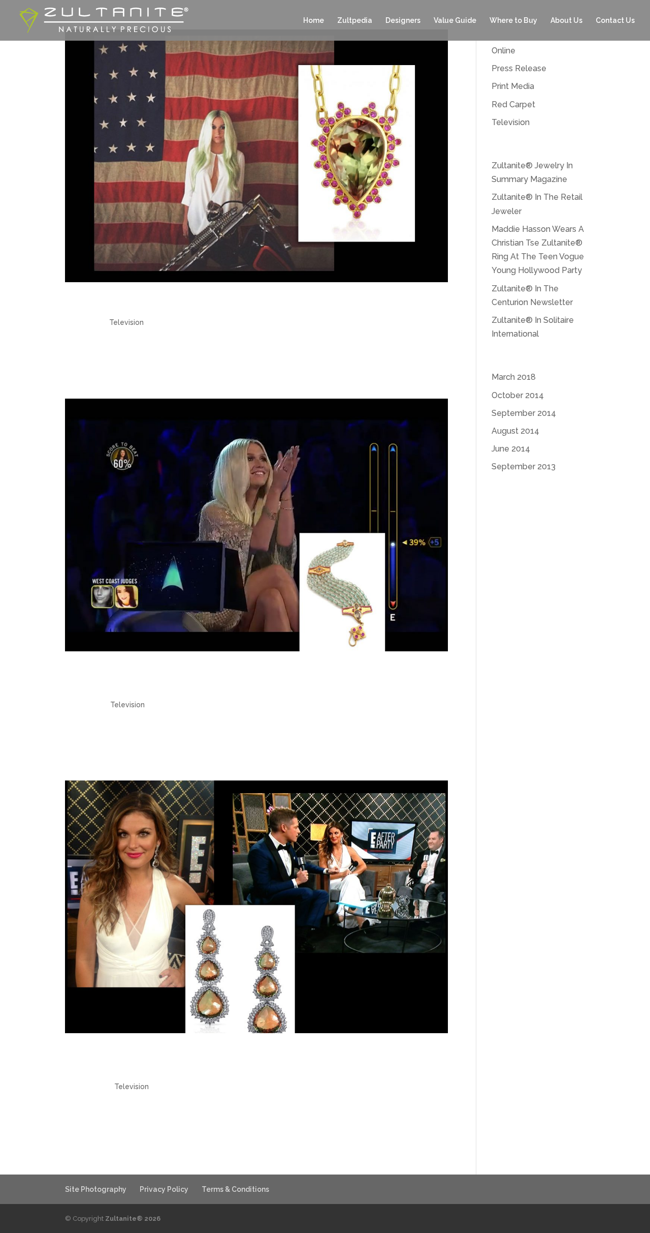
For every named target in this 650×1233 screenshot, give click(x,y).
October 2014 (518, 395)
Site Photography (95, 1189)
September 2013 (524, 466)
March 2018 (514, 377)
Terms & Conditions (235, 1189)
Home (313, 20)
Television (126, 322)
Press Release (519, 68)
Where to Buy (513, 20)
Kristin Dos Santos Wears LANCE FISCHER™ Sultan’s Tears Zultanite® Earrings (246, 1061)
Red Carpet (513, 104)
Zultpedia (354, 20)
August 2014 (515, 431)
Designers (402, 20)
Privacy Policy (164, 1189)
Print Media (513, 86)
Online (503, 50)
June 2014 (511, 449)
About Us (566, 20)
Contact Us (615, 20)
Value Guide (455, 20)
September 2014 (524, 413)
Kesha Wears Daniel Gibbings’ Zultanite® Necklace (228, 304)
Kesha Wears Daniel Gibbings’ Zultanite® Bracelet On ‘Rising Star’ (235, 680)
